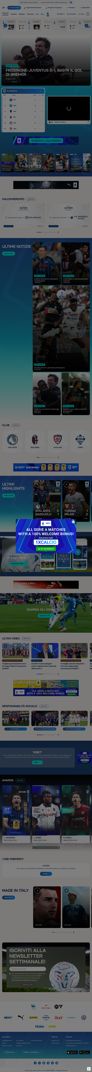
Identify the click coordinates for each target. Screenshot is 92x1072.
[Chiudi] (73, 521)
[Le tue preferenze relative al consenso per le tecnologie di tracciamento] (89, 1069)
